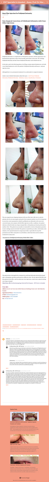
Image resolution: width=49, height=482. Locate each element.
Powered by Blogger (25, 477)
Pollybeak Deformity (14, 326)
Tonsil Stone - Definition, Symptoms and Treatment (20, 465)
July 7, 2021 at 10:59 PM (15, 338)
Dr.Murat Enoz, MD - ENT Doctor (17, 346)
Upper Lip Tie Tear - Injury (15, 444)
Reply (7, 368)
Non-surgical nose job (31, 324)
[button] (3, 17)
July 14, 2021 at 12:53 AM (29, 346)
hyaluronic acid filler (7, 324)
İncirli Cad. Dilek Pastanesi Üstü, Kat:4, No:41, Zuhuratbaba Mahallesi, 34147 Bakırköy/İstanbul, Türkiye (25, 328)
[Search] (47, 2)
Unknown (8, 338)
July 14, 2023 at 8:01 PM (19, 360)
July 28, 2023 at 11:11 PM (25, 370)
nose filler (39, 324)
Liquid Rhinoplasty (16, 324)
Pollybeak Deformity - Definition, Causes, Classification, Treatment (24, 77)
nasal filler (23, 324)
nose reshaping (6, 326)
